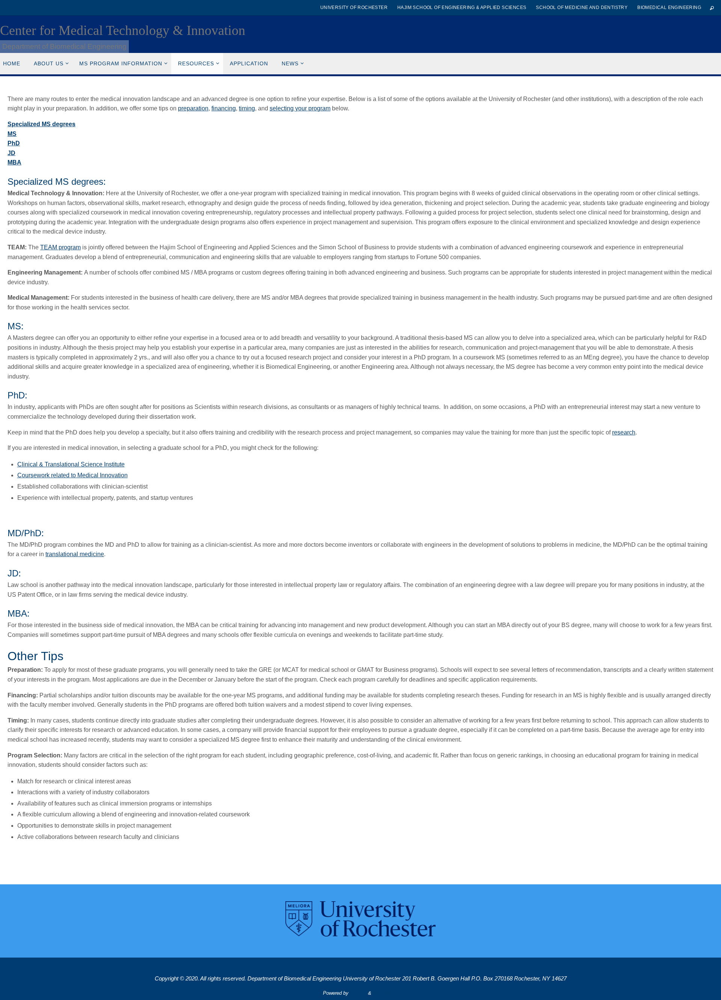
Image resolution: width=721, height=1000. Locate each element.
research (623, 432)
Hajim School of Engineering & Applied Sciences (461, 7)
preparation (193, 108)
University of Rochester (354, 7)
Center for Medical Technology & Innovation (122, 30)
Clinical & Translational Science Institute (71, 464)
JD (11, 153)
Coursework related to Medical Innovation (72, 475)
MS (12, 134)
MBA (14, 162)
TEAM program (60, 247)
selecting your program (300, 108)
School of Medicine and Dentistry (581, 7)
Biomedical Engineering (669, 7)
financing (223, 108)
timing (247, 108)
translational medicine (74, 554)
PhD (14, 143)
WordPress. (385, 993)
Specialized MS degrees (41, 124)
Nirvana (358, 993)
